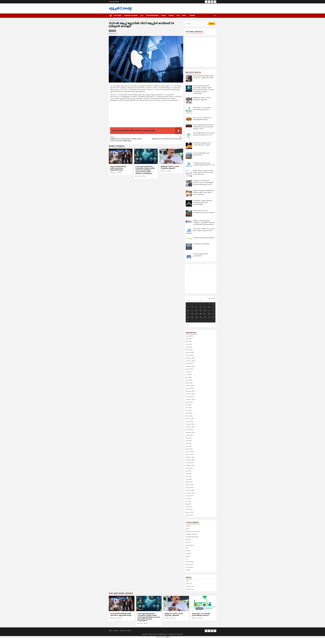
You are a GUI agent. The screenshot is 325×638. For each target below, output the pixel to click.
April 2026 (189, 347)
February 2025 (190, 386)
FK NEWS (171, 15)
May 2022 (189, 476)
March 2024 (189, 416)
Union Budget (189, 567)
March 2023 (189, 449)
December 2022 (190, 457)
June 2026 (189, 341)
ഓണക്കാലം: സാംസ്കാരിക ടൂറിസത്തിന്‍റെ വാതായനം (201, 614)
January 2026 (189, 355)
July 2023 (188, 438)
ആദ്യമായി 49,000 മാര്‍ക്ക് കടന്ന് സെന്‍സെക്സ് (167, 138)
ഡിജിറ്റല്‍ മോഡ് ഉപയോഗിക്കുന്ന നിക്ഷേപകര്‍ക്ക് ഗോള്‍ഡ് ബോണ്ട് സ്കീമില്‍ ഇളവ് (125, 139)
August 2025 (189, 369)
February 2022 (190, 485)
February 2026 (190, 352)
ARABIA (188, 526)
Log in (187, 581)
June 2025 (189, 375)
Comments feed (190, 586)
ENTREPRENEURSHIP (152, 15)
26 (196, 317)
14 (205, 310)
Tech (187, 559)
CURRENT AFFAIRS (191, 534)
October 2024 (189, 397)
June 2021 (189, 501)
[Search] (215, 15)
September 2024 (190, 399)
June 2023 (189, 441)
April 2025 (189, 380)
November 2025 (190, 361)
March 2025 (189, 383)
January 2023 (189, 454)
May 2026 (189, 344)
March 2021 (189, 509)
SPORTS (188, 556)
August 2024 (189, 402)
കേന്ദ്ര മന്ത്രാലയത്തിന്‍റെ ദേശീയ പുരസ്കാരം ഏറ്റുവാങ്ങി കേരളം (118, 168)
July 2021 (188, 498)
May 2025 (189, 377)
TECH (178, 15)
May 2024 (189, 410)
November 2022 (190, 460)
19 (196, 314)
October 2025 (189, 363)
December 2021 (190, 490)
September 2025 (190, 366)
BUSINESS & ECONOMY (131, 15)
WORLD (188, 570)
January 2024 (189, 421)
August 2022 (189, 468)
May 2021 (189, 504)
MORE (183, 15)
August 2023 (189, 435)
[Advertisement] (146, 115)
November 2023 (190, 427)
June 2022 (189, 474)
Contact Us (123, 630)
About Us (115, 630)
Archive (192, 15)
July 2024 (188, 405)
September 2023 (190, 432)
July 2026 (188, 339)
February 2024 (190, 419)
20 (200, 314)
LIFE (187, 548)
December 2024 (190, 391)
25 (192, 317)
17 (188, 314)
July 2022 (188, 471)
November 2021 (190, 493)
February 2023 (190, 452)
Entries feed (189, 584)
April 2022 (189, 479)
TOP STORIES (117, 15)
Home (110, 630)
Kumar (120, 172)
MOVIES (163, 15)
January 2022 (189, 487)
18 (192, 314)
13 (200, 310)
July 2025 (188, 372)
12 (196, 310)
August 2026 (189, 336)
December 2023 (190, 424)
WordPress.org (189, 589)
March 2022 (189, 482)
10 (188, 310)
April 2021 (189, 507)
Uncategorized (189, 564)
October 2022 (189, 463)
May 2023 (189, 443)
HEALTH (188, 542)
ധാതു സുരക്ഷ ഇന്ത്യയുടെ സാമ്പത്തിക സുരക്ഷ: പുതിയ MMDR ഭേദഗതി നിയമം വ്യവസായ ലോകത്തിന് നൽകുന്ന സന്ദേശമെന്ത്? (145, 170)
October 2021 (189, 496)
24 (188, 317)
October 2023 (189, 430)
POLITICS (188, 553)
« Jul (187, 325)
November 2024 (190, 394)
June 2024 (189, 408)
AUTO (142, 15)
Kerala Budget (189, 545)
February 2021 (190, 512)
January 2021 (189, 515)
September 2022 (190, 465)
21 (205, 314)
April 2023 (189, 446)
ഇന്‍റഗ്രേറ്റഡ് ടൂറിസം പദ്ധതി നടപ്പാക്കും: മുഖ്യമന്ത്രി (170, 167)
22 (209, 314)
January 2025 (189, 388)
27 (200, 317)
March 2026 (189, 350)
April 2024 (189, 413)
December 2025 (190, 358)
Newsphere (172, 634)
